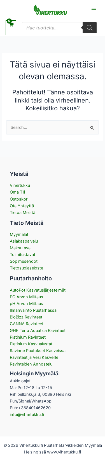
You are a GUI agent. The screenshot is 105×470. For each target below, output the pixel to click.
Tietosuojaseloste (26, 268)
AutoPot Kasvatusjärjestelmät (38, 290)
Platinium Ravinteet (28, 337)
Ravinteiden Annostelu (31, 364)
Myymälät (19, 234)
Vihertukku (20, 185)
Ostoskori (19, 199)
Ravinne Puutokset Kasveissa (38, 350)
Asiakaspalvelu (24, 241)
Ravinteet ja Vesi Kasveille (34, 357)
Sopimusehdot (24, 261)
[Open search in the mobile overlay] (59, 27)
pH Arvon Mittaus (26, 303)
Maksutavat (21, 247)
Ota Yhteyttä (22, 205)
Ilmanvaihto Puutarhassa (33, 310)
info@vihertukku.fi (27, 414)
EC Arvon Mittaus (26, 296)
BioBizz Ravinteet (26, 317)
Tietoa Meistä (22, 212)
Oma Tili (17, 192)
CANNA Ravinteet (26, 323)
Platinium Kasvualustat (31, 343)
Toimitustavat (22, 254)
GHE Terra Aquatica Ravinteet (38, 330)
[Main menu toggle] (93, 9)
